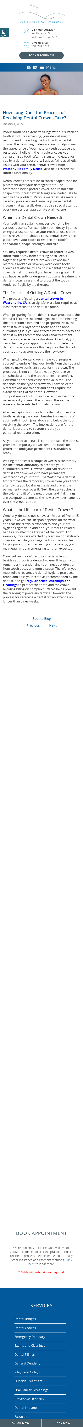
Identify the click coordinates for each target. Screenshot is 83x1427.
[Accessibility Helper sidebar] (4, 32)
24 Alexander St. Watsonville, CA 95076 (45, 35)
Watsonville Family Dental (23, 169)
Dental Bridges (25, 1319)
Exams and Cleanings (29, 1345)
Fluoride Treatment (28, 1381)
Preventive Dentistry (29, 1399)
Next (53, 625)
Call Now (22, 1423)
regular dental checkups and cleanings (36, 583)
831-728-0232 (40, 46)
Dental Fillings (24, 1354)
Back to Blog (41, 618)
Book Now (62, 1423)
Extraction (21, 1417)
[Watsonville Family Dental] (41, 13)
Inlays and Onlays (27, 1372)
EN (29, 67)
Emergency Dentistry (29, 1337)
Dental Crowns (25, 1328)
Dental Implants (26, 1408)
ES (35, 67)
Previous (33, 625)
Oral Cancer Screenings (31, 1390)
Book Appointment (41, 55)
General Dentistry (27, 1363)
